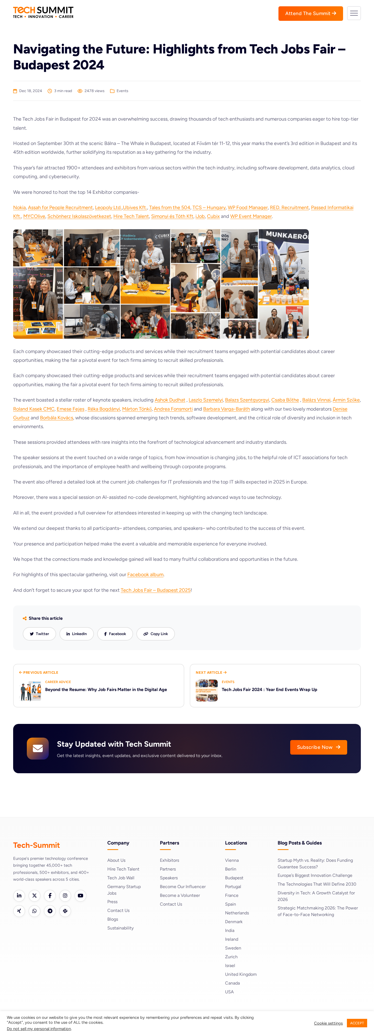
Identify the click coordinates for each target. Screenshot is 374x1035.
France (231, 895)
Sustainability (120, 928)
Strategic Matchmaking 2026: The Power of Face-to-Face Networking (318, 911)
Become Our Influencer (183, 886)
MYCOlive (34, 216)
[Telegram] (50, 911)
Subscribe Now (315, 747)
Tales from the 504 (169, 207)
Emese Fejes (70, 409)
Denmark (234, 921)
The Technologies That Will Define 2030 (317, 884)
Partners (168, 869)
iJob (200, 216)
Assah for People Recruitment (60, 207)
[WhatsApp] (34, 911)
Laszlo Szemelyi (206, 400)
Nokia (19, 207)
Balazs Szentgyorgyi (247, 400)
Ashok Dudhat (170, 400)
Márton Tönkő (137, 409)
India (229, 930)
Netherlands (237, 912)
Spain (230, 904)
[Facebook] (50, 896)
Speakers (169, 877)
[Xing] (19, 911)
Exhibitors (169, 860)
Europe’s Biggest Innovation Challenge (315, 875)
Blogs (112, 919)
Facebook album (145, 574)
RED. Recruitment (289, 207)
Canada (232, 983)
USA (229, 991)
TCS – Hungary (209, 207)
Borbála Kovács (56, 418)
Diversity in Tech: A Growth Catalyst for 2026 (316, 896)
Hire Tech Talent (131, 216)
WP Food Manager (248, 207)
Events (122, 91)
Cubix (213, 216)
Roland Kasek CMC (33, 409)
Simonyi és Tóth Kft (172, 216)
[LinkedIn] (19, 896)
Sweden (233, 948)
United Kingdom (241, 974)
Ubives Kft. (135, 207)
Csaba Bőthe (285, 400)
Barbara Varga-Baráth (226, 409)
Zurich (231, 956)
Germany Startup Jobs (124, 890)
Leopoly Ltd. (108, 207)
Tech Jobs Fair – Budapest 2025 (156, 590)
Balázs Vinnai (316, 400)
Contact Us (118, 910)
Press (112, 901)
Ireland (231, 939)
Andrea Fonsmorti (173, 409)
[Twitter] (34, 896)
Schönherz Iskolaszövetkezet (79, 216)
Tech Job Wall (120, 877)
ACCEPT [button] (357, 1023)
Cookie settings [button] (328, 1023)
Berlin (230, 869)
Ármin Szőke (346, 400)
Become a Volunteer (180, 895)
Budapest (234, 877)
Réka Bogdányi (104, 409)
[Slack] (65, 911)
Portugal (233, 886)
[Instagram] (65, 896)
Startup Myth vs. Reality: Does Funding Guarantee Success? (315, 863)
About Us (116, 860)
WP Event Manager (251, 216)
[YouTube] (80, 896)
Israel (230, 965)
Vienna (232, 860)
